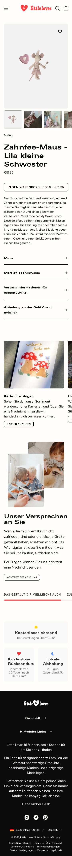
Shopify (56, 837)
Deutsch (53, 829)
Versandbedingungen (22, 850)
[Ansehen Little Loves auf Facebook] (36, 817)
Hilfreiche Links (33, 731)
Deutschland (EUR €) (27, 829)
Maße (9, 258)
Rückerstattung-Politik (49, 850)
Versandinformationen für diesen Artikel (25, 290)
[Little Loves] (36, 8)
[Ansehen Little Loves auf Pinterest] (45, 817)
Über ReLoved (54, 842)
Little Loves (26, 837)
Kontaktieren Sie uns (22, 577)
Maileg (8, 135)
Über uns (39, 842)
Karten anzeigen (19, 424)
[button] (57, 8)
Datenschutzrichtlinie (22, 846)
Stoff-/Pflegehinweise (22, 272)
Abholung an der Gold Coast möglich (28, 310)
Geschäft (32, 718)
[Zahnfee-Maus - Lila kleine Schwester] (13, 119)
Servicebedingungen (48, 846)
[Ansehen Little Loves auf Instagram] (27, 817)
